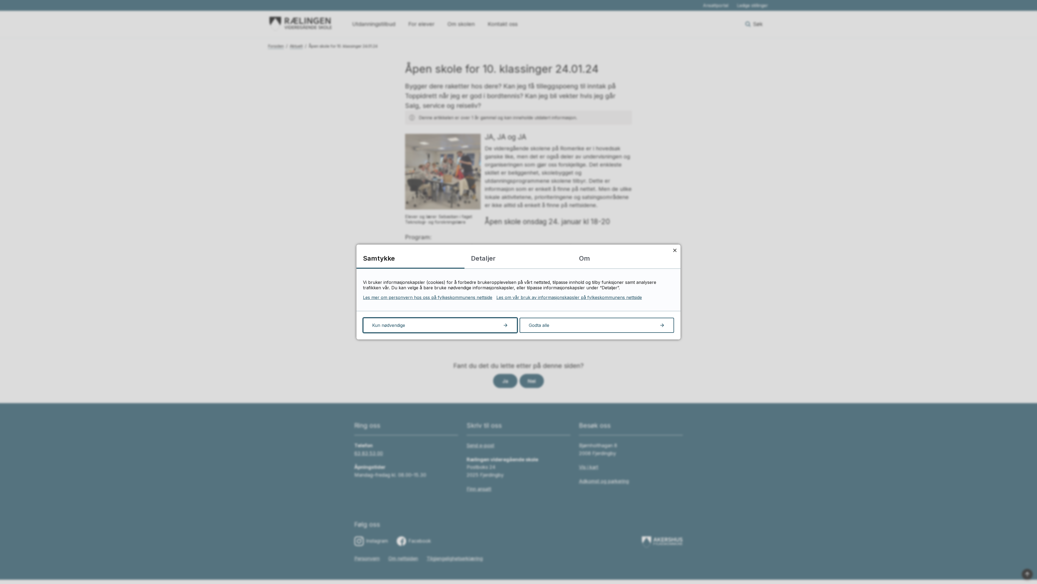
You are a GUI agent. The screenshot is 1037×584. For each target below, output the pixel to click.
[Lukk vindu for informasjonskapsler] (674, 250)
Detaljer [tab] (483, 258)
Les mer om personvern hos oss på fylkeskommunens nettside (427, 297)
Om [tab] (584, 258)
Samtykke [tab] (379, 258)
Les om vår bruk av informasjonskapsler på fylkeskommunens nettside (569, 297)
